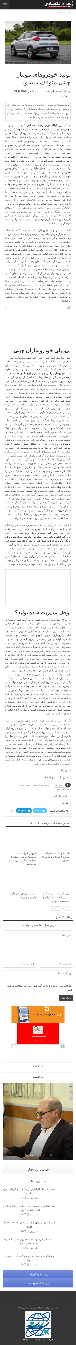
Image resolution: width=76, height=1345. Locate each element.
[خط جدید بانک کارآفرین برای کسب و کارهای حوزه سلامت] (65, 1193)
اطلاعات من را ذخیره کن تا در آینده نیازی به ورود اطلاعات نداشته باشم (39, 988)
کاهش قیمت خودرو (62, 789)
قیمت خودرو (24, 785)
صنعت (69, 67)
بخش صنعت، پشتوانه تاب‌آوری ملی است (38, 1155)
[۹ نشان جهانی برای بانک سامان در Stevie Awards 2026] (65, 1226)
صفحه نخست (49, 1299)
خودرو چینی (45, 785)
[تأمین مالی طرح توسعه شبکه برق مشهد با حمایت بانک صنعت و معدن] (65, 1243)
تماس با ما (25, 1299)
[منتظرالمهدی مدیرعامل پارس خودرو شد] (21, 880)
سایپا (35, 785)
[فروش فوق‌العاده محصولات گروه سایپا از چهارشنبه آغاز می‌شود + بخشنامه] (21, 839)
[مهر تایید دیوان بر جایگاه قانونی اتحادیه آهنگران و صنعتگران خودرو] (55, 880)
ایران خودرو (58, 785)
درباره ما (36, 1299)
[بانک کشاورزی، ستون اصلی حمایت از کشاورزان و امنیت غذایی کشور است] (65, 1209)
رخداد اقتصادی (35, 125)
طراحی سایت (47, 1339)
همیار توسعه (28, 1339)
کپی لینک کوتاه (59, 796)
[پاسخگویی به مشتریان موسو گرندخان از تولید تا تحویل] (55, 839)
